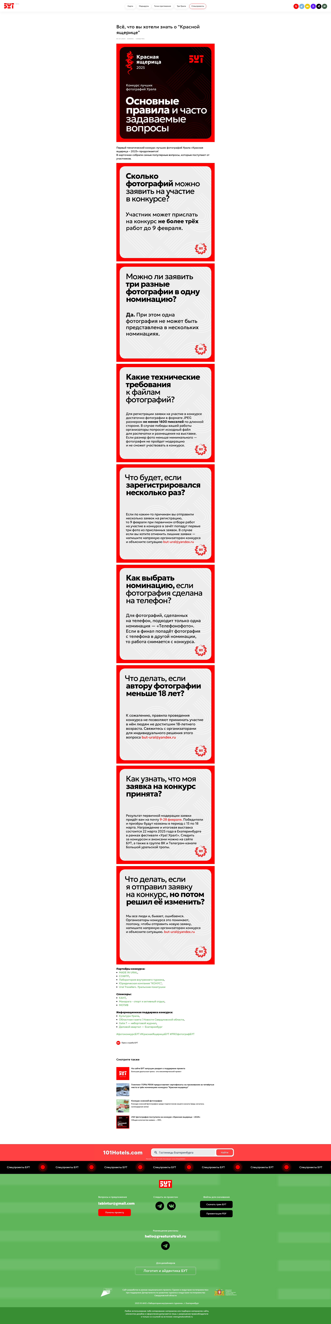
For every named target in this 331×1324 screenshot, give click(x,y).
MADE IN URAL (128, 972)
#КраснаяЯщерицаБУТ (154, 1034)
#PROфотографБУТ (182, 1034)
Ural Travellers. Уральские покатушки (142, 987)
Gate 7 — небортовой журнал (137, 1023)
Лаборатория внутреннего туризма (141, 979)
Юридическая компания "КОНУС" (140, 983)
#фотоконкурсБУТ (128, 1034)
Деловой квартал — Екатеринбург (141, 1026)
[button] (216, 1204)
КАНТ (122, 998)
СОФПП (124, 976)
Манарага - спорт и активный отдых (141, 1001)
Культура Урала (129, 1016)
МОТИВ (123, 1005)
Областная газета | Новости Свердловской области (151, 1019)
